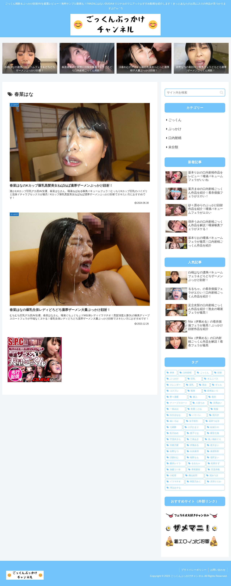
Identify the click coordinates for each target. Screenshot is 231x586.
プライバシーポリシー (193, 569)
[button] (221, 92)
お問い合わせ (217, 569)
